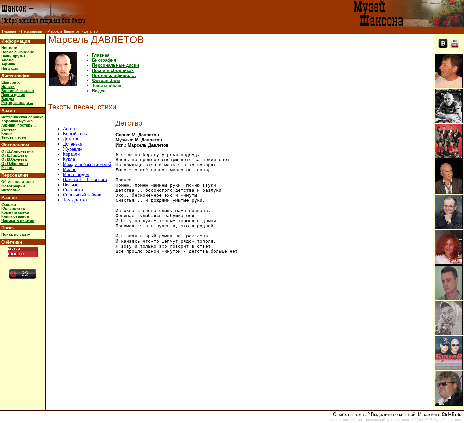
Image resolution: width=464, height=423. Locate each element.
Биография (104, 60)
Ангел (69, 128)
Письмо (70, 184)
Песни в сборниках (113, 70)
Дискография (16, 75)
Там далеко (75, 200)
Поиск (8, 227)
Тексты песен (13, 137)
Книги (7, 133)
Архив (8, 110)
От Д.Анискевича (17, 151)
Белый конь (75, 133)
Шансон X (10, 82)
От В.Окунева (14, 159)
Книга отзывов (15, 216)
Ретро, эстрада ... (17, 103)
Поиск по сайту (15, 234)
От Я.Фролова (14, 163)
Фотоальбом (15, 144)
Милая (69, 169)
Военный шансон (17, 91)
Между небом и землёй (87, 164)
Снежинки (73, 189)
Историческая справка (22, 117)
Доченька (72, 144)
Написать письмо (17, 220)
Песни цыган (13, 95)
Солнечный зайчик (82, 194)
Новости (9, 48)
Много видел (76, 174)
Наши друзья (13, 56)
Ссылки (8, 204)
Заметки (9, 129)
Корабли (71, 154)
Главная (9, 31)
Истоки (8, 86)
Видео (99, 90)
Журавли (72, 149)
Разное (7, 168)
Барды (7, 99)
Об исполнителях (17, 182)
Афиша (8, 64)
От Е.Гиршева (14, 155)
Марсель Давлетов (63, 31)
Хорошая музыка (17, 121)
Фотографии (13, 186)
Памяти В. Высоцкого (85, 179)
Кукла (69, 159)
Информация (16, 41)
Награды (9, 68)
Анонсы (8, 60)
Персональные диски (115, 65)
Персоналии (31, 31)
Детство (71, 138)
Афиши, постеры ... (19, 125)
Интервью (10, 190)
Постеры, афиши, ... (114, 75)
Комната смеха (15, 212)
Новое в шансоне (17, 52)
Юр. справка (13, 208)
